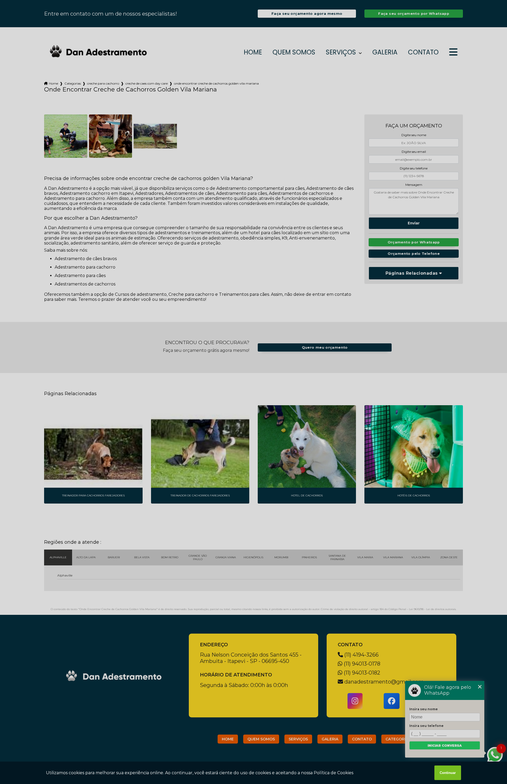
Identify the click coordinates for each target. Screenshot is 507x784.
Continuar (448, 773)
